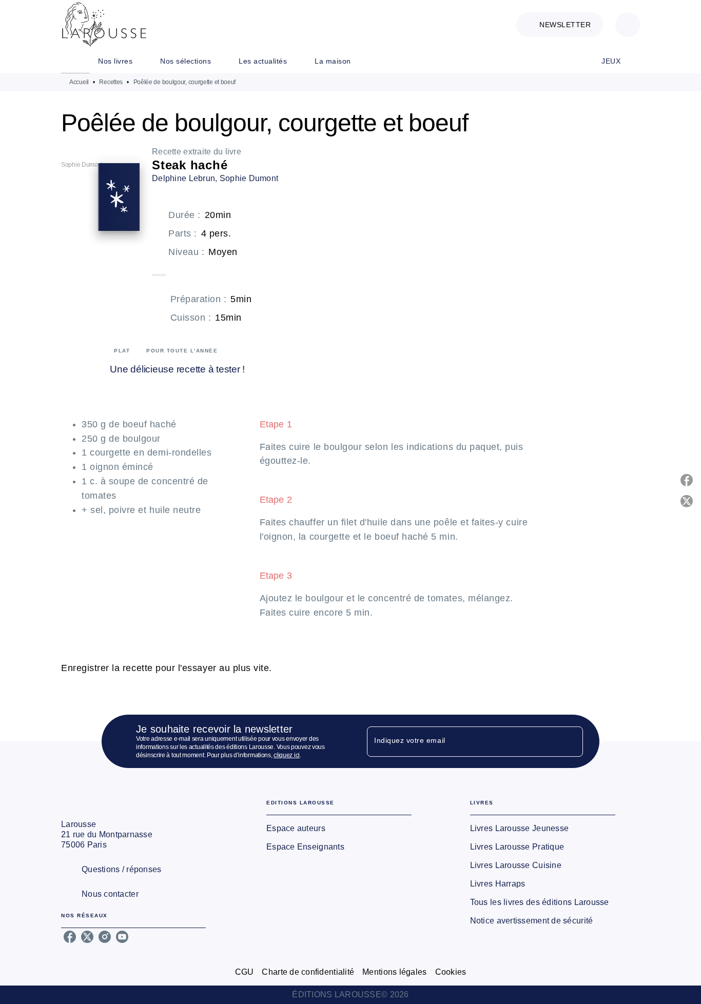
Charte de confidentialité (308, 972)
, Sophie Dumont (246, 178)
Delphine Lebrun (183, 178)
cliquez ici (287, 755)
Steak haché (189, 165)
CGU (244, 972)
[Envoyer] (570, 741)
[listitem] (70, 937)
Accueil (79, 82)
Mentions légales (394, 972)
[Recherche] (627, 24)
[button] (559, 24)
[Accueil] (104, 24)
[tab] (75, 61)
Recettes (111, 82)
